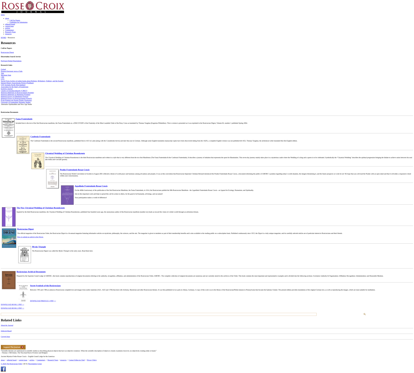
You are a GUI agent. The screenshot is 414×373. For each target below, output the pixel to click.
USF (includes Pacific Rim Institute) (13, 85)
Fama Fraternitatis (24, 119)
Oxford (3, 69)
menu (3, 15)
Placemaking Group (35, 364)
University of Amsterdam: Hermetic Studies (16, 102)
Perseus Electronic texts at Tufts (11, 71)
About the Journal (7, 325)
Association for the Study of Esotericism (14, 87)
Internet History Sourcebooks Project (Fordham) (17, 83)
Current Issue (5, 336)
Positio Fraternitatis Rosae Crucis (74, 170)
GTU (3, 79)
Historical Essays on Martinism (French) (14, 96)
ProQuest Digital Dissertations (11, 61)
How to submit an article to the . (30, 237)
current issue (9, 26)
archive (7, 28)
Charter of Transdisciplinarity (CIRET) (14, 91)
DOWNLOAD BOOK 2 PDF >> (12, 308)
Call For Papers (14, 20)
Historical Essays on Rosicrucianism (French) (16, 98)
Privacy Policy (92, 360)
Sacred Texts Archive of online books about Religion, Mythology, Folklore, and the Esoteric (32, 81)
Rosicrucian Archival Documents (31, 272)
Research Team (10, 32)
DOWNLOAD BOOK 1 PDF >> (12, 304)
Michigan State (6, 75)
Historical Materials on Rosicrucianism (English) (17, 93)
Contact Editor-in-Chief (77, 360)
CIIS (2, 77)
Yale (2, 73)
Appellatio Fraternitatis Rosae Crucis (91, 186)
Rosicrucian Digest (7, 52)
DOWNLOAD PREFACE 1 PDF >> (43, 301)
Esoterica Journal (7, 89)
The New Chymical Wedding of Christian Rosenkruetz (41, 208)
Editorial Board (6, 331)
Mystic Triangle (39, 247)
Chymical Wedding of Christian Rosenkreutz (65, 153)
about (7, 18)
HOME (3, 38)
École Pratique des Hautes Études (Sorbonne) (16, 100)
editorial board (10, 24)
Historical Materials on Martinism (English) (15, 95)
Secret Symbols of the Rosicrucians (45, 285)
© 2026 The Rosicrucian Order (11, 364)
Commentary (9, 30)
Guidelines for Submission (18, 22)
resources (8, 34)
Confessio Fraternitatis (40, 136)
